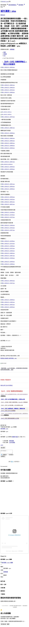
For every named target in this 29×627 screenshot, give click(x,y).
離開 (8, 624)
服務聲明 (15, 607)
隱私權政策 (25, 605)
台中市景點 (12, 442)
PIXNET (6, 605)
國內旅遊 (11, 440)
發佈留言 (3, 456)
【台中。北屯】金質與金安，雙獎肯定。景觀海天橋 (13, 408)
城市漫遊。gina (8, 11)
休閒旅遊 (12, 49)
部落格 (5, 54)
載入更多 (3, 447)
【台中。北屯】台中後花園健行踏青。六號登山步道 (13, 399)
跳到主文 (3, 15)
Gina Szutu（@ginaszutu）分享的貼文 (14, 551)
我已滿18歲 (3, 624)
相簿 (4, 52)
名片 (4, 55)
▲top (2, 445)
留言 (17, 436)
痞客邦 (13, 436)
